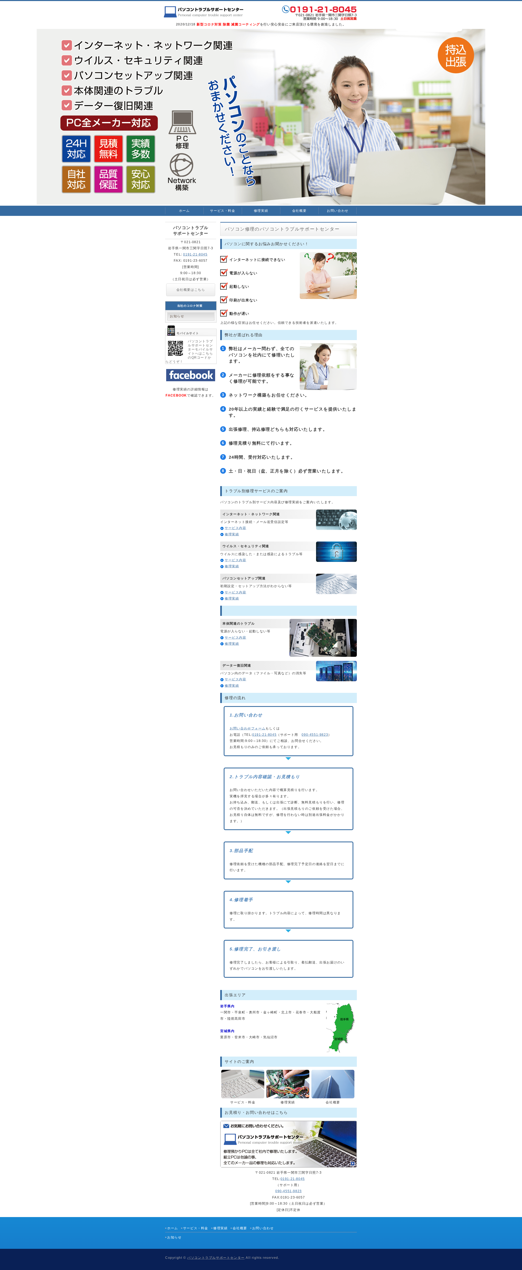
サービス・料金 (222, 210)
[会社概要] (332, 1095)
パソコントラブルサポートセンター (216, 1257)
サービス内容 (235, 528)
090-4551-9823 (315, 734)
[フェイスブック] (190, 378)
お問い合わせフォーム (247, 728)
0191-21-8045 (264, 734)
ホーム (184, 210)
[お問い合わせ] (288, 1164)
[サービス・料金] (242, 1095)
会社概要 (299, 210)
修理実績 (261, 210)
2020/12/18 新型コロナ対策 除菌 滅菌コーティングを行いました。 (204, 12)
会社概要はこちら (190, 289)
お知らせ (177, 316)
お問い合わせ (337, 210)
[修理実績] (287, 1095)
